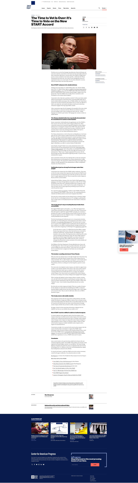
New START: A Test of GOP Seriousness (62, 361)
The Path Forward (46, 1)
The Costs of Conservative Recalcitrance (62, 366)
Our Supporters (92, 479)
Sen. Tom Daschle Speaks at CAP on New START (64, 368)
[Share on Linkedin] (89, 27)
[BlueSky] (44, 464)
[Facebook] (34, 464)
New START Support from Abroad (60, 373)
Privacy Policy (92, 477)
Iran (52, 1)
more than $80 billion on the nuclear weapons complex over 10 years (66, 138)
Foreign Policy (85, 24)
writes (54, 307)
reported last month (79, 226)
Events (54, 8)
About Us (73, 8)
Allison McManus (62, 440)
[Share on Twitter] (84, 27)
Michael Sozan (72, 441)
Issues (43, 8)
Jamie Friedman (53, 440)
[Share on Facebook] (86, 27)
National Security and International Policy (57, 405)
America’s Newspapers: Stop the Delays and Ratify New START (67, 375)
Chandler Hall (91, 440)
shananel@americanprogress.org (100, 75)
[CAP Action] (34, 477)
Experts (49, 8)
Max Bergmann (54, 355)
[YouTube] (37, 464)
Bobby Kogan (58, 440)
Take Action (66, 8)
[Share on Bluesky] (92, 27)
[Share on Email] (94, 27)
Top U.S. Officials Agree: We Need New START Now (64, 370)
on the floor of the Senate (64, 222)
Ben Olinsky (76, 441)
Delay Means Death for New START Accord (63, 363)
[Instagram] (39, 464)
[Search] (99, 8)
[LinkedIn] (41, 464)
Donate (104, 8)
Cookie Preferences (93, 480)
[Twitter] (32, 464)
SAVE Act (56, 1)
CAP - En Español (92, 478)
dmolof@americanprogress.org (100, 82)
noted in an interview (63, 190)
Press (59, 8)
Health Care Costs (70, 1)
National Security (62, 1)
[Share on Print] (97, 27)
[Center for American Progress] (33, 5)
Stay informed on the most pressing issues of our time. (86, 459)
